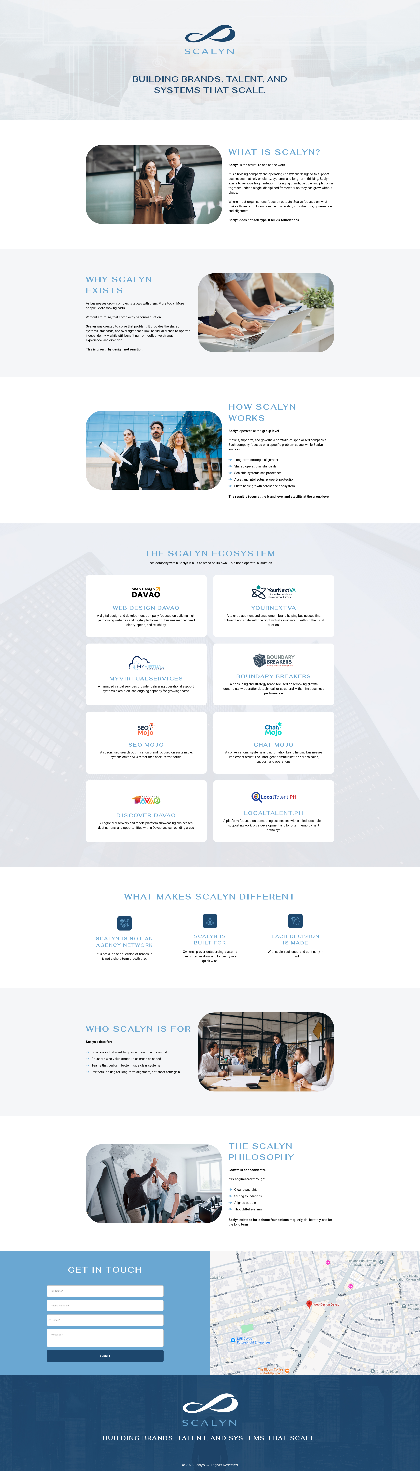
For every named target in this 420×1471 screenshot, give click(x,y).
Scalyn (199, 1465)
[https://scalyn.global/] (210, 40)
